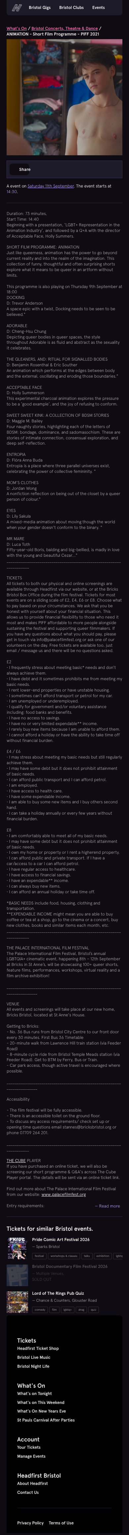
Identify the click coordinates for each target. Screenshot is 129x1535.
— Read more (107, 1205)
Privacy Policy (30, 1523)
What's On (17, 29)
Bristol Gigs (40, 8)
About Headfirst (32, 1484)
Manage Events (31, 1456)
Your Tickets (29, 1447)
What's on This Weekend (40, 1403)
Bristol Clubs (71, 8)
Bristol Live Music (34, 1357)
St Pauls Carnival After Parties (46, 1420)
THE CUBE (16, 1160)
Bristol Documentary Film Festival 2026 (70, 1267)
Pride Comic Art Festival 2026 (61, 1240)
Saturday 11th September (50, 186)
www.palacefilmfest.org (63, 1194)
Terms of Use (61, 1523)
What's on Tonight (34, 1394)
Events (98, 8)
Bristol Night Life (33, 1366)
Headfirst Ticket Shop (38, 1349)
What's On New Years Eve (41, 1411)
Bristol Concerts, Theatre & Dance (64, 29)
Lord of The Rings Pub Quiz (58, 1293)
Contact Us (28, 1493)
